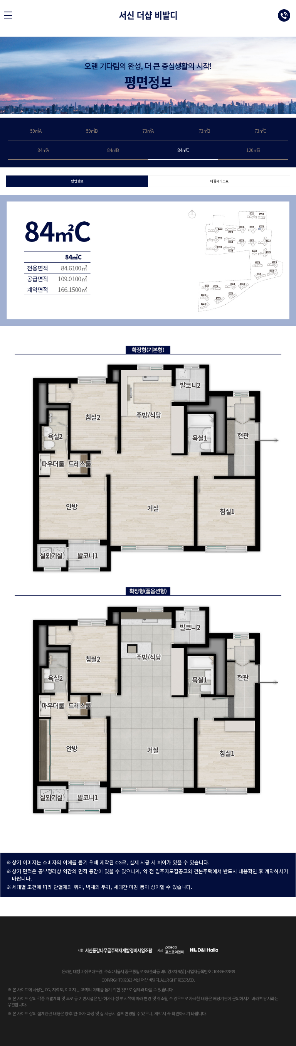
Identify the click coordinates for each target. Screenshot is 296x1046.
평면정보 (77, 181)
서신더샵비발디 (148, 15)
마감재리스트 (219, 181)
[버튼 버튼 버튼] (8, 15)
